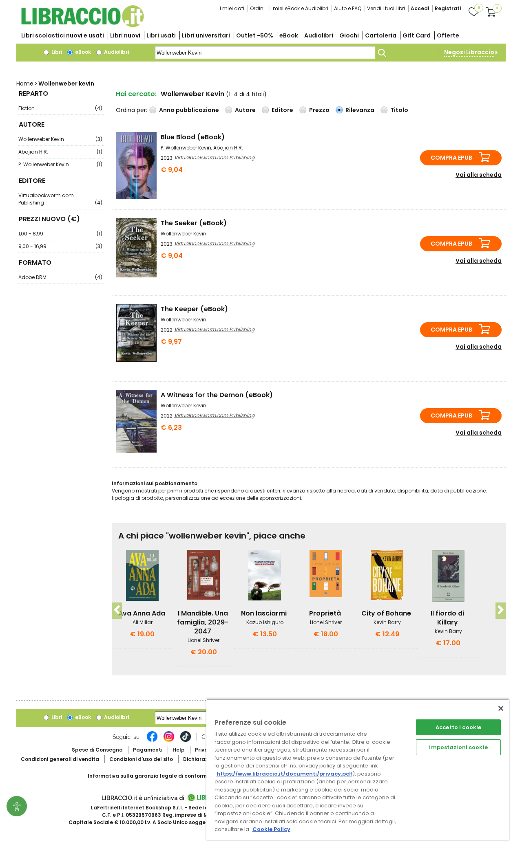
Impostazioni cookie (458, 747)
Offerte (448, 35)
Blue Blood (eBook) (193, 137)
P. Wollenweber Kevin (60, 164)
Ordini (257, 8)
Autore (245, 110)
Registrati (448, 8)
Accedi (420, 8)
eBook (288, 35)
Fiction (60, 108)
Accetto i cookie (458, 727)
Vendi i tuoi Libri (386, 8)
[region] (357, 769)
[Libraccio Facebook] (152, 740)
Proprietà (325, 613)
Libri (56, 51)
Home (24, 83)
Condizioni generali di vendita (60, 759)
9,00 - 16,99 (60, 246)
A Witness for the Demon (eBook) (217, 395)
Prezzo (319, 110)
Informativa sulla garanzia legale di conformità (151, 775)
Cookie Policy (271, 829)
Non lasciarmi (264, 613)
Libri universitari (206, 35)
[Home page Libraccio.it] (82, 25)
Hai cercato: (136, 94)
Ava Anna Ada (141, 613)
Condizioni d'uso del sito (141, 759)
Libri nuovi (125, 35)
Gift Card (417, 35)
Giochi (349, 35)
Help (179, 749)
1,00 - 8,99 (60, 233)
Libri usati (161, 35)
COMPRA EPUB (451, 158)
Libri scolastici (62, 35)
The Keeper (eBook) (194, 309)
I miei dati (232, 8)
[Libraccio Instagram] (169, 740)
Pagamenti (147, 749)
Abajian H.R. (60, 151)
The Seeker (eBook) (194, 223)
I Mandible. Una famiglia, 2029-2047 (202, 622)
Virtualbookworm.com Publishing (60, 199)
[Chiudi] (500, 708)
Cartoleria (380, 35)
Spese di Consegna (97, 749)
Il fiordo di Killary (447, 618)
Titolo (399, 110)
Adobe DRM (60, 277)
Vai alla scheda (479, 175)
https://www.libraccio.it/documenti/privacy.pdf (284, 774)
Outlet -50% (254, 35)
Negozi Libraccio (469, 52)
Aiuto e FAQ (347, 8)
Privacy (204, 749)
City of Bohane (386, 613)
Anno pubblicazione (189, 110)
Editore (282, 110)
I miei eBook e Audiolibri (299, 8)
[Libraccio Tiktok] (185, 740)
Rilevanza (359, 110)
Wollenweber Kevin (60, 139)
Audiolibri (318, 35)
